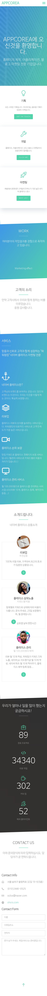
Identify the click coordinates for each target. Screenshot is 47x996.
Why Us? (23, 198)
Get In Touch (23, 116)
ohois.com (12, 902)
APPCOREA (10, 3)
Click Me (23, 157)
